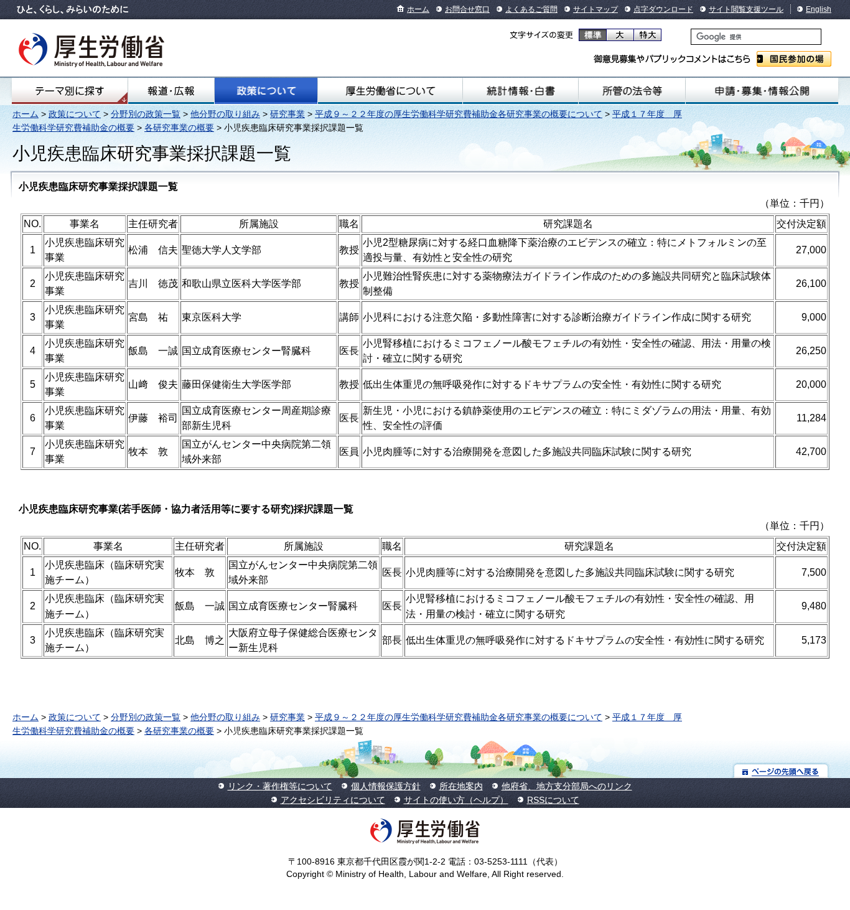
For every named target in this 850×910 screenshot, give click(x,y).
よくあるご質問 (531, 9)
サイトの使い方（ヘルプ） (456, 800)
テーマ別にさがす (69, 90)
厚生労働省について (390, 91)
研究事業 (287, 114)
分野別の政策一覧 (145, 114)
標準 (592, 34)
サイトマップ (595, 9)
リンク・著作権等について (280, 786)
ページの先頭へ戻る (781, 770)
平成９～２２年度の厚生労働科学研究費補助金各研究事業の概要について (458, 114)
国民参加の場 (794, 59)
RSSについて (553, 800)
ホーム (418, 9)
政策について (266, 91)
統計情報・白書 (520, 91)
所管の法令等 (632, 91)
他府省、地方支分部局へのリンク (567, 786)
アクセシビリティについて (333, 800)
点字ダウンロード (663, 9)
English (818, 9)
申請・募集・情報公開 (762, 91)
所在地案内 (461, 786)
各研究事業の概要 (179, 128)
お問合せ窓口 (467, 9)
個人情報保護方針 (386, 786)
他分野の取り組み (225, 114)
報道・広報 (171, 91)
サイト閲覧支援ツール (746, 9)
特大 (647, 34)
